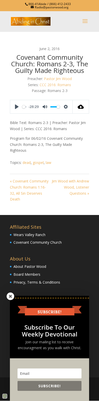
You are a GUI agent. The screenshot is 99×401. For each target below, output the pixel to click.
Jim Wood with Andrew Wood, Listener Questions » (70, 187)
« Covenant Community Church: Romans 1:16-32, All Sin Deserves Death (29, 190)
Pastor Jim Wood (58, 78)
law (48, 162)
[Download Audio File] (81, 107)
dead (27, 162)
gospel (38, 162)
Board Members (26, 274)
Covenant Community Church (37, 242)
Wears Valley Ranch (29, 234)
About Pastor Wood (29, 266)
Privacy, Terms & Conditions (36, 282)
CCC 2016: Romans (55, 84)
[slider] (24, 106)
